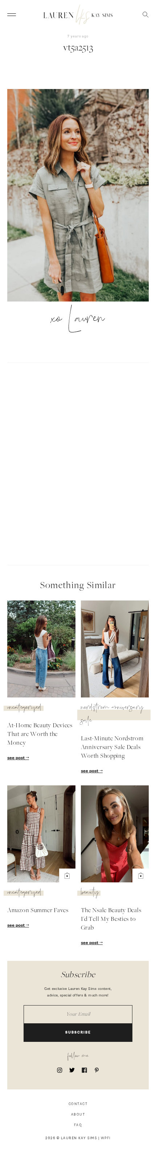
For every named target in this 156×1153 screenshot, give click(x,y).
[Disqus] (78, 463)
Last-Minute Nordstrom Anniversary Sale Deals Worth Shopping (112, 748)
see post (16, 758)
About (78, 1114)
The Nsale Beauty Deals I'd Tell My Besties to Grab (111, 919)
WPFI (106, 1138)
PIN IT (81, 195)
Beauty (90, 893)
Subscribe (78, 1032)
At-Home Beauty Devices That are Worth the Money (40, 735)
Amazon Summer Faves (38, 910)
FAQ (78, 1125)
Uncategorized (24, 708)
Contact (78, 1104)
